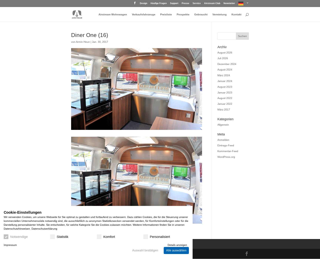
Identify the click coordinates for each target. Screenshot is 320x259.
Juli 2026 (222, 58)
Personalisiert (160, 237)
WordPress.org (226, 156)
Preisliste (166, 14)
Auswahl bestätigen (145, 250)
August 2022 (224, 98)
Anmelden (223, 139)
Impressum (10, 244)
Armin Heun (83, 41)
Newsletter (229, 3)
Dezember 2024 (226, 64)
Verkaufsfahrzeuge (143, 14)
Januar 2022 (224, 103)
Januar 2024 (224, 81)
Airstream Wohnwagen (113, 14)
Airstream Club (212, 3)
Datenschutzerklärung (44, 228)
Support (174, 3)
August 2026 (224, 52)
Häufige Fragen (159, 3)
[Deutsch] (243, 4)
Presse (185, 3)
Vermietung (219, 14)
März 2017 (223, 109)
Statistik (62, 237)
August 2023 (224, 86)
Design (143, 3)
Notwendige (19, 237)
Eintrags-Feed (225, 145)
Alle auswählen (176, 250)
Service (197, 3)
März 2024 (223, 75)
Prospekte (183, 14)
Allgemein (223, 124)
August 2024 (224, 69)
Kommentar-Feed (227, 151)
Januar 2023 (224, 92)
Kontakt (236, 14)
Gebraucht (201, 14)
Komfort (109, 237)
